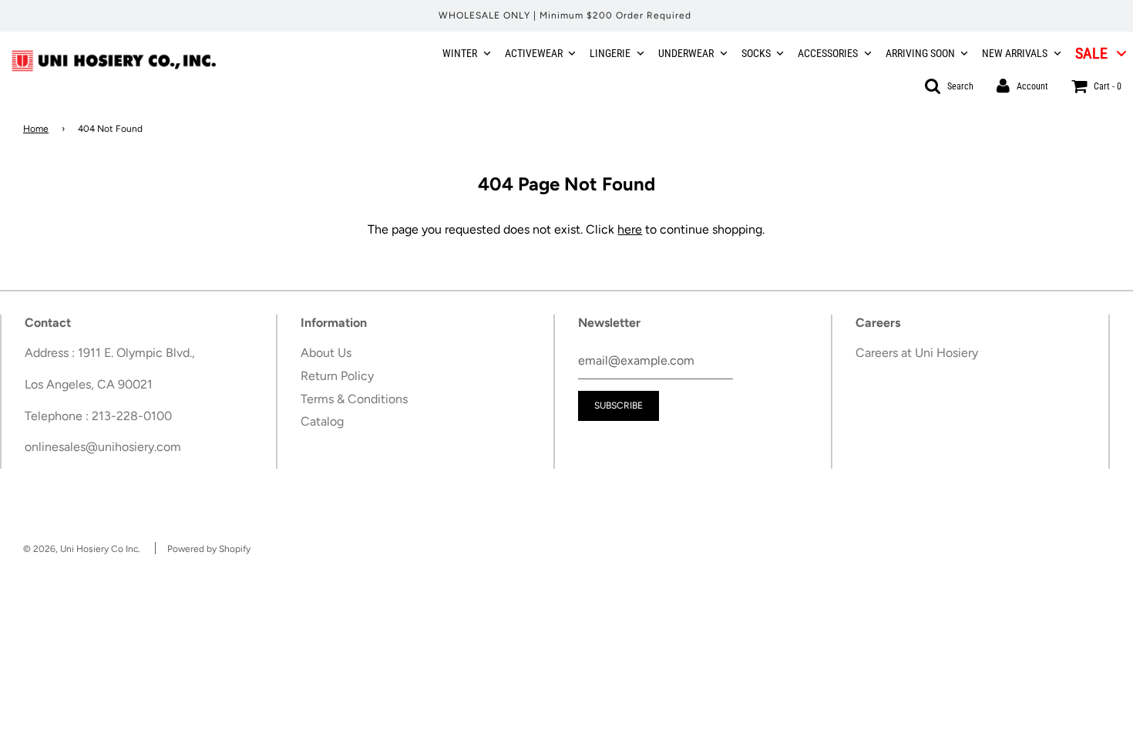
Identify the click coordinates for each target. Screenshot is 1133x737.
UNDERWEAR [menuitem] (686, 53)
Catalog (322, 421)
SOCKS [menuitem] (756, 53)
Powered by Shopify (208, 548)
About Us (326, 352)
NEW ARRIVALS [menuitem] (1014, 53)
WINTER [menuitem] (459, 53)
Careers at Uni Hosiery (917, 352)
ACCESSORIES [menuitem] (828, 53)
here (629, 229)
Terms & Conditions (354, 399)
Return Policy (337, 375)
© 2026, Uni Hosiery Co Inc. (81, 548)
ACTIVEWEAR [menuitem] (534, 53)
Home (36, 128)
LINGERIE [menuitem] (610, 53)
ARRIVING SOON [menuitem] (920, 53)
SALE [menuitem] (1091, 53)
